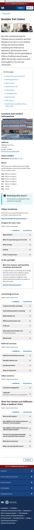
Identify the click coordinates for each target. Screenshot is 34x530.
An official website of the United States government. (17, 1)
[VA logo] (2, 8)
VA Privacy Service (6, 518)
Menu (29, 8)
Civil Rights (13, 508)
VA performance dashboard (9, 520)
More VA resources (6, 482)
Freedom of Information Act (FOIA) (11, 510)
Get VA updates (5, 488)
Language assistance (6, 494)
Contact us (4, 471)
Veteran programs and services (9, 476)
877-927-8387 (17, 201)
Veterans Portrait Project (8, 523)
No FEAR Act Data (18, 518)
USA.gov (28, 518)
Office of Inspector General (9, 513)
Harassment (26, 510)
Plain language (23, 513)
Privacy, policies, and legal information (12, 515)
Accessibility (4, 508)
